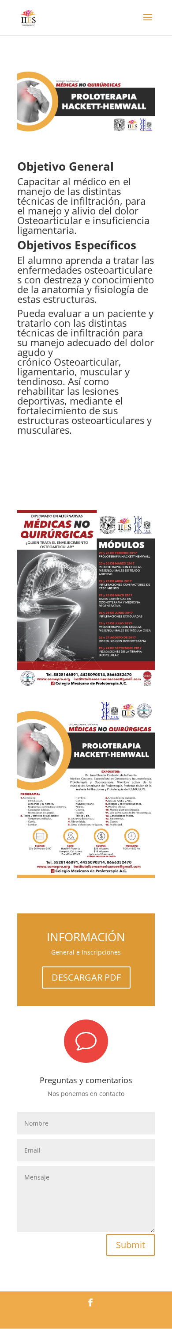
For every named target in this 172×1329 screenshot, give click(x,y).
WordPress (133, 1316)
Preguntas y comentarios (86, 1080)
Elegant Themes (72, 1316)
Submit (130, 1245)
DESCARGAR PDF (86, 977)
